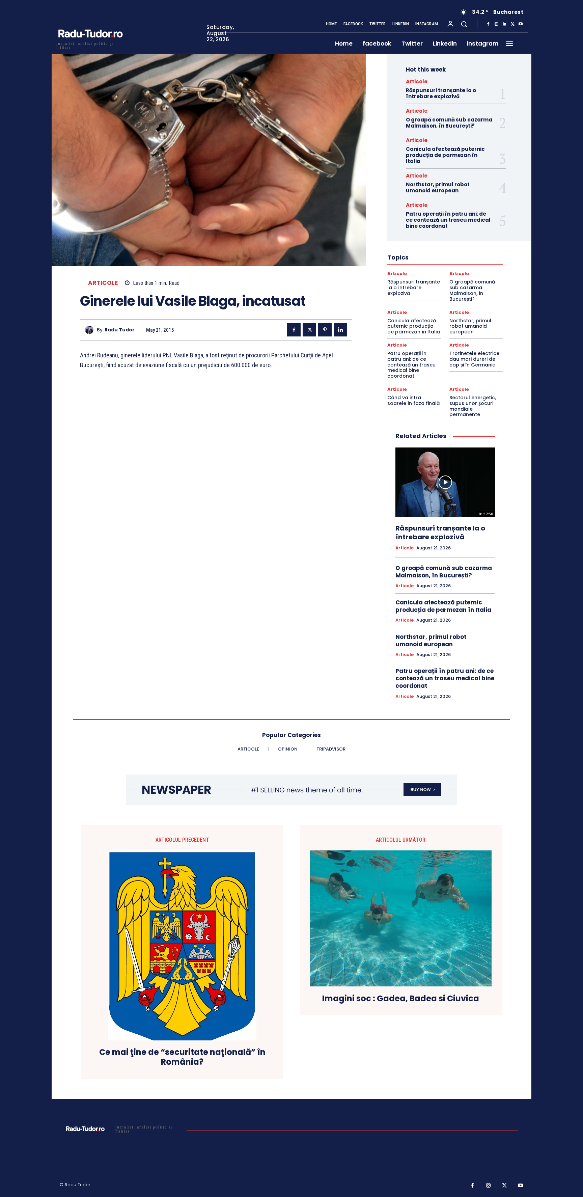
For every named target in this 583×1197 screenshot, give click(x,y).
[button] (464, 24)
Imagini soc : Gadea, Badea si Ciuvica (400, 999)
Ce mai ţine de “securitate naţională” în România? (182, 1057)
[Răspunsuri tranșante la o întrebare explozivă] (445, 482)
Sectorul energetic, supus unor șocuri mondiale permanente (472, 406)
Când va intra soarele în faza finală (413, 400)
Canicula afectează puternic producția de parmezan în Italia (445, 155)
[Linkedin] (504, 24)
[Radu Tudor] (91, 330)
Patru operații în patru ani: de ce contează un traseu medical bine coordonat (448, 219)
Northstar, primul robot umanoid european (438, 187)
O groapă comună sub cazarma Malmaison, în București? (449, 122)
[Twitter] (512, 24)
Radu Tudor (120, 330)
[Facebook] (488, 24)
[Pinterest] (325, 329)
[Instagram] (496, 24)
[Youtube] (521, 24)
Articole (103, 283)
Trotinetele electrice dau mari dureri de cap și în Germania (474, 359)
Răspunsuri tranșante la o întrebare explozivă (441, 93)
